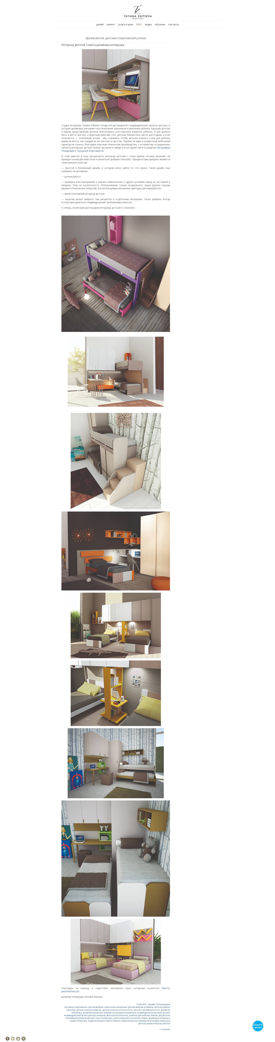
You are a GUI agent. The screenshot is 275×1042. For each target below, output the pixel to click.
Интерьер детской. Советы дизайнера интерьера (92, 45)
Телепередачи (163, 1004)
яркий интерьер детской (158, 1023)
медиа (148, 24)
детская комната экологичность (117, 1010)
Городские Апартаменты (90, 150)
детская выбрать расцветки (141, 1007)
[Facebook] (7, 1038)
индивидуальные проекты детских (153, 1012)
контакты (173, 24)
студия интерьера (78, 1020)
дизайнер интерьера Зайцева (97, 1012)
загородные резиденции (124, 1012)
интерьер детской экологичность (112, 1015)
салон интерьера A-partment (126, 1018)
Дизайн (151, 1004)
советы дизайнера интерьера (155, 1018)
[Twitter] (13, 1038)
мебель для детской (160, 1015)
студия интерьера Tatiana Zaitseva (104, 1020)
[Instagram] (18, 1038)
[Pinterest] (23, 1038)
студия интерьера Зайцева (133, 1020)
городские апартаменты (75, 1007)
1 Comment (165, 1029)
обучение (160, 24)
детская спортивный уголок (147, 1010)
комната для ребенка (139, 1015)
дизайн (100, 24)
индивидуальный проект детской (80, 1015)
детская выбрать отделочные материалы (107, 1007)
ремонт (111, 24)
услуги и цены (125, 24)
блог (139, 24)
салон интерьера (103, 1018)
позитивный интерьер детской (80, 1018)
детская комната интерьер (89, 1010)
